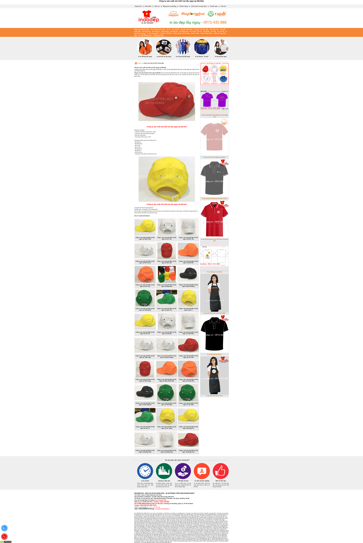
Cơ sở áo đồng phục (211, 525)
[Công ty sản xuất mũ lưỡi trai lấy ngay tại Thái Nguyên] (145, 392)
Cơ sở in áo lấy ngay (207, 518)
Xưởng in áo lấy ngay (219, 518)
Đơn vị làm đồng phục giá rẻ (210, 541)
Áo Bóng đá (183, 31)
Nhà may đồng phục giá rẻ (204, 539)
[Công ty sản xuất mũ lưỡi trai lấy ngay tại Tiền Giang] (145, 368)
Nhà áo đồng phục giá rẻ (165, 538)
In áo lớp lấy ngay (188, 514)
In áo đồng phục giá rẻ (223, 530)
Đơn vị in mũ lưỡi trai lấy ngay (174, 521)
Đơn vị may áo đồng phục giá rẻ (160, 533)
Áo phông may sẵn (158, 29)
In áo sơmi (167, 514)
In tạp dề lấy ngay (220, 56)
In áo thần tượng (170, 517)
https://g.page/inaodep (161, 500)
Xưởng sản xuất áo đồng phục (220, 527)
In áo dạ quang (152, 33)
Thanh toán (214, 6)
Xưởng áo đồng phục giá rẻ (214, 537)
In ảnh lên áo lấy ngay (164, 56)
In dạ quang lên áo (219, 517)
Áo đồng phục (189, 525)
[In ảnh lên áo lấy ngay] (164, 54)
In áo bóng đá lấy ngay (177, 514)
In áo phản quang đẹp (181, 517)
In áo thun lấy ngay (221, 514)
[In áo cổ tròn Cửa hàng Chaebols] (214, 136)
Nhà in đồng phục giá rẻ (218, 539)
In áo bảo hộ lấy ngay (183, 56)
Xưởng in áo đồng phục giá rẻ (142, 531)
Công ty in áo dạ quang (171, 518)
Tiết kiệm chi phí (183, 481)
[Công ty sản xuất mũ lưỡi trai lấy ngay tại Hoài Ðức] (188, 250)
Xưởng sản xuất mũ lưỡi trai (185, 522)
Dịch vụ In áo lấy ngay (149, 517)
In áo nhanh (145, 481)
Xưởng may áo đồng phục (220, 526)
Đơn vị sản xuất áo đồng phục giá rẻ (181, 535)
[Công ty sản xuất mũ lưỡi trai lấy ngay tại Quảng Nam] (188, 439)
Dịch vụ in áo (145, 514)
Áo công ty (156, 520)
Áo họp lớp (146, 31)
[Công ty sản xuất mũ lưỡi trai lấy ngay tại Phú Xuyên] (145, 250)
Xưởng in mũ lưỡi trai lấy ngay (142, 521)
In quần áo (158, 516)
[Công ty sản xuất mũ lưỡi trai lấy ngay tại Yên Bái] (166, 321)
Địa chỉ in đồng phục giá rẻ (181, 541)
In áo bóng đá (137, 514)
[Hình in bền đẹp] (221, 478)
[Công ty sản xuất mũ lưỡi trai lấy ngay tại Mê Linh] (166, 250)
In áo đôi (200, 513)
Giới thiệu (148, 6)
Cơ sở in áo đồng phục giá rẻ (175, 531)
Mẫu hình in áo (148, 513)
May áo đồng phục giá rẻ (178, 538)
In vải (170, 516)
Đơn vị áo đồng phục (222, 525)
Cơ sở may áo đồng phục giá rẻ (195, 533)
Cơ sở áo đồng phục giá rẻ (199, 537)
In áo (139, 63)
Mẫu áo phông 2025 (141, 29)
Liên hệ (223, 6)
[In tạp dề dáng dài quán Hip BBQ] (214, 292)
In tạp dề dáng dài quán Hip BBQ (214, 313)
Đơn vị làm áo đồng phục (213, 529)
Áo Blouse (174, 31)
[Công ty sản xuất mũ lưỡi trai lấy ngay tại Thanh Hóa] (188, 368)
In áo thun (173, 513)
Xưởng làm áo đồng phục (157, 529)
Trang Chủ (138, 6)
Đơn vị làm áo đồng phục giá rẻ (205, 534)
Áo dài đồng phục (145, 35)
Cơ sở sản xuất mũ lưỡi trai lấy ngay (209, 523)
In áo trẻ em (165, 516)
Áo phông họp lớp (148, 520)
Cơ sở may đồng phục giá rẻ (141, 539)
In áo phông (159, 513)
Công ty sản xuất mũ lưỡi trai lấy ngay (153, 63)
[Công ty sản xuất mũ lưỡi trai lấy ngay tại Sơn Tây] (145, 321)
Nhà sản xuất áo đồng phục (155, 527)
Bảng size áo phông (169, 6)
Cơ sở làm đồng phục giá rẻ (148, 542)
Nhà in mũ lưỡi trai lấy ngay (190, 521)
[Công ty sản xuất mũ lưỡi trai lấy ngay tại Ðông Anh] (166, 274)
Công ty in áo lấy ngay (195, 518)
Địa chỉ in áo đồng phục (184, 530)
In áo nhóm (225, 513)
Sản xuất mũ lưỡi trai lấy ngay (153, 523)
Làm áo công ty (180, 520)
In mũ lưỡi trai (208, 520)
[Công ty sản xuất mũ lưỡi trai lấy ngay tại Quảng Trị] (188, 416)
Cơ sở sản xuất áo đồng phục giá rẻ (147, 537)
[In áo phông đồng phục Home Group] (214, 177)
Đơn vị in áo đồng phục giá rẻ (207, 531)
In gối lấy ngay (184, 516)
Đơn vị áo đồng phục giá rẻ (151, 538)
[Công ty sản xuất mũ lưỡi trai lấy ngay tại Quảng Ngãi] (166, 439)
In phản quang (203, 517)
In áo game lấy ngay (194, 516)
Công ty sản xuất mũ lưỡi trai (200, 522)
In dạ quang (211, 517)
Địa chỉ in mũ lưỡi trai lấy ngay (206, 521)
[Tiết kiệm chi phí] (183, 478)
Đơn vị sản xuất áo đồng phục (204, 527)
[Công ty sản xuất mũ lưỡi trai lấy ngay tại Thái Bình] (166, 392)
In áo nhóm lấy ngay (199, 514)
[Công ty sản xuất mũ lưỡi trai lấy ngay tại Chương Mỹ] (145, 297)
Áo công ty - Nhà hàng (160, 31)
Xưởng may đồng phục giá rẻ (188, 539)
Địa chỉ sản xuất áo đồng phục (142, 529)
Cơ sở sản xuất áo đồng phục (187, 527)
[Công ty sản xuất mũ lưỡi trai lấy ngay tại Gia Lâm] (145, 274)
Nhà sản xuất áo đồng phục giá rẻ (162, 535)
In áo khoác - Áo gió (201, 56)
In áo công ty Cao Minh (214, 272)
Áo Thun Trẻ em (196, 31)
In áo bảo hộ (194, 513)
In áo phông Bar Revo (214, 354)
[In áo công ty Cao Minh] (214, 256)
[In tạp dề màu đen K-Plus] (214, 375)
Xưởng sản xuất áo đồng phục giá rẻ (166, 537)
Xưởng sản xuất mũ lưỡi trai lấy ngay (189, 523)
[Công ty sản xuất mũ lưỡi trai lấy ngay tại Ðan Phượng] (188, 274)
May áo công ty (171, 520)
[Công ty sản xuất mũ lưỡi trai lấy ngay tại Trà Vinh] (188, 345)
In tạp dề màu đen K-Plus (214, 395)
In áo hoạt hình (176, 516)
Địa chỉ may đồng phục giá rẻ (157, 539)
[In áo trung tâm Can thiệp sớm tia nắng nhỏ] (214, 99)
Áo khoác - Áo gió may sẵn (182, 29)
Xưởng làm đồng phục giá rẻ (163, 542)
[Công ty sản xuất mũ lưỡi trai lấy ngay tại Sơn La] (145, 416)
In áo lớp (219, 513)
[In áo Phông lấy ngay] (145, 54)
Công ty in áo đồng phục (158, 530)
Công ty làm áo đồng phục (171, 529)
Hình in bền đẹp (221, 481)
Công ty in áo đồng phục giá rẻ (159, 531)
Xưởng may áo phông (198, 520)
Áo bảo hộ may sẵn (201, 29)
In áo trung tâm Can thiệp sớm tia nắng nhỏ (214, 115)
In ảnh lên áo (166, 513)
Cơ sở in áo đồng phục (171, 530)
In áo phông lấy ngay (210, 514)
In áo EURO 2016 (138, 513)
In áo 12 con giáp (160, 517)
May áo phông (188, 520)
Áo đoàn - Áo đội (209, 31)
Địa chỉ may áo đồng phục (206, 526)
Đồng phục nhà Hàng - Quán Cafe (186, 33)
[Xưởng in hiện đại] (164, 478)
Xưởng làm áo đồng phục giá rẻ (171, 534)
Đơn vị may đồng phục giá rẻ (173, 539)
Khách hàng (184, 6)
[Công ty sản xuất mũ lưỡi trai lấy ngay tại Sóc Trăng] (166, 416)
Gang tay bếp (158, 35)
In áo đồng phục (181, 513)
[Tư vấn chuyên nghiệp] (202, 478)
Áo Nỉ (168, 29)
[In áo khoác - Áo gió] (202, 54)
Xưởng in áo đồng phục (210, 530)
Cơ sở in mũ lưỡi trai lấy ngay (158, 521)
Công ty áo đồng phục (199, 525)
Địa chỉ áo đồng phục (139, 526)
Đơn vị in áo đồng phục (197, 530)
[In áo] (181, 27)
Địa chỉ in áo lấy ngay (183, 518)
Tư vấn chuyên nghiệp (202, 481)
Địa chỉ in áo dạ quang (146, 518)
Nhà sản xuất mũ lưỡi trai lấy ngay (170, 523)
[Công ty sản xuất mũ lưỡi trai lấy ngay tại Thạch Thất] (145, 226)
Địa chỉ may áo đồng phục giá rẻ (177, 533)
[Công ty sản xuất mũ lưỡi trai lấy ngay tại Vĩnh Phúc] (188, 321)
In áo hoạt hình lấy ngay (219, 516)
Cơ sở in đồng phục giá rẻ (151, 541)
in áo (150, 507)
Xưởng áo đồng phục (151, 526)
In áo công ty (163, 520)
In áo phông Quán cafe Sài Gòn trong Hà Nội (214, 240)
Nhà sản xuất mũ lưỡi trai (155, 522)
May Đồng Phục (207, 33)
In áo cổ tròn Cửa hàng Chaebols (214, 157)
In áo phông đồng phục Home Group (214, 198)
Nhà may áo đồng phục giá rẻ (143, 533)
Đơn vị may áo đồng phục (140, 527)
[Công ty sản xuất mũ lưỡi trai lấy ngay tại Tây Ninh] (188, 392)
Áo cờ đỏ (220, 31)
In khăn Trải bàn (166, 33)
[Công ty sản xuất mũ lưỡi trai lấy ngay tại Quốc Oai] (166, 297)
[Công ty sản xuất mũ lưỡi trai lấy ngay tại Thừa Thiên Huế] (166, 368)
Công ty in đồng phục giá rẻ (166, 541)
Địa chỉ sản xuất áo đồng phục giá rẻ (201, 535)
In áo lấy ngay (156, 507)
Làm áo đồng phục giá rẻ (192, 538)
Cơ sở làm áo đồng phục (185, 529)
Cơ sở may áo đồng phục (191, 526)
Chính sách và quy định (199, 6)
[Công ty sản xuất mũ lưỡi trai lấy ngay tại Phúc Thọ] (188, 226)
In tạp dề (206, 513)
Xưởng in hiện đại (164, 481)
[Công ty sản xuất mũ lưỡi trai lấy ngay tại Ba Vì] (188, 297)
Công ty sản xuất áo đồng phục (171, 527)
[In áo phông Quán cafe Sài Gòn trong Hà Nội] (214, 219)
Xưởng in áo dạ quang (158, 518)
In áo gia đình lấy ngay (149, 516)
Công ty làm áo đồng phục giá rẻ (153, 534)
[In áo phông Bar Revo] (214, 333)
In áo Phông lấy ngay (145, 56)
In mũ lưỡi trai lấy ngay (218, 520)
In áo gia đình (212, 513)
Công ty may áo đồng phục (178, 526)
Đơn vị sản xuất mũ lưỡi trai (170, 522)
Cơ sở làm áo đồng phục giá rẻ (188, 534)
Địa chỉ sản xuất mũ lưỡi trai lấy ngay (155, 525)
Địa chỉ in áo (161, 514)
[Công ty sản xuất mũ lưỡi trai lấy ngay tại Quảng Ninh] (145, 439)
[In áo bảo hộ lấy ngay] (183, 54)
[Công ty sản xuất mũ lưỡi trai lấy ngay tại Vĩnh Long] (145, 345)
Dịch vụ (157, 6)
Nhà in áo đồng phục (146, 530)
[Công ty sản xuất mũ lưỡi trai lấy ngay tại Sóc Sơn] (166, 226)
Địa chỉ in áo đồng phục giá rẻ (191, 531)
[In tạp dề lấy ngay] (221, 54)
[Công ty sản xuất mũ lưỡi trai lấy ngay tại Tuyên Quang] (166, 345)
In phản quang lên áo (192, 517)
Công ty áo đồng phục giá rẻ (184, 537)
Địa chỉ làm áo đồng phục (199, 529)
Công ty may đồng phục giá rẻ (219, 538)
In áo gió (188, 513)
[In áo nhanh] (145, 478)
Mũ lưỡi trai (214, 29)
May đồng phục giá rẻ (205, 538)
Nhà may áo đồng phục (164, 526)
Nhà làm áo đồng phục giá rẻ (145, 535)
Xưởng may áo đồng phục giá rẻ (212, 533)
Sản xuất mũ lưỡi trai (143, 522)
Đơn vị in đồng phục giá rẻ (196, 541)
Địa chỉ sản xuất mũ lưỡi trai (216, 522)
